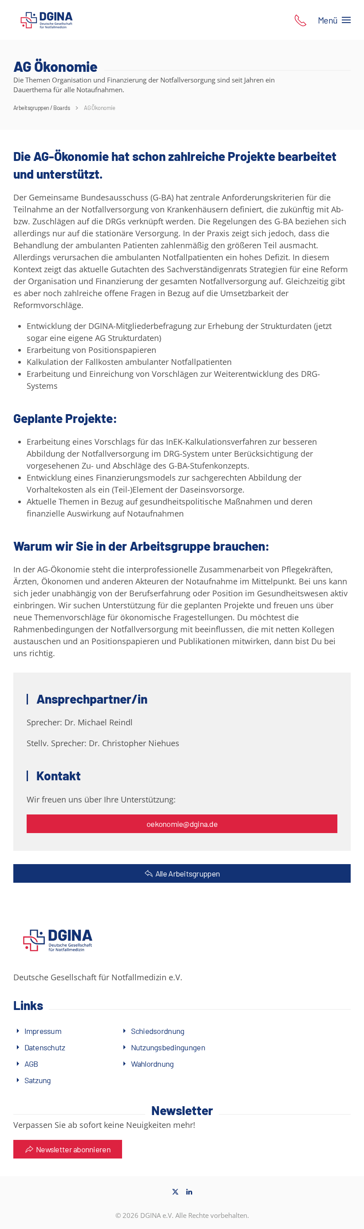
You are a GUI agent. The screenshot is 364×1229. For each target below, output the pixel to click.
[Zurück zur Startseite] (46, 20)
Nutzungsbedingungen (168, 1047)
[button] (300, 19)
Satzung (37, 1080)
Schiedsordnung (158, 1031)
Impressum (43, 1031)
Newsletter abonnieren (73, 1149)
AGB (31, 1064)
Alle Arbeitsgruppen (187, 873)
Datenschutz (44, 1047)
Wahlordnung (152, 1064)
